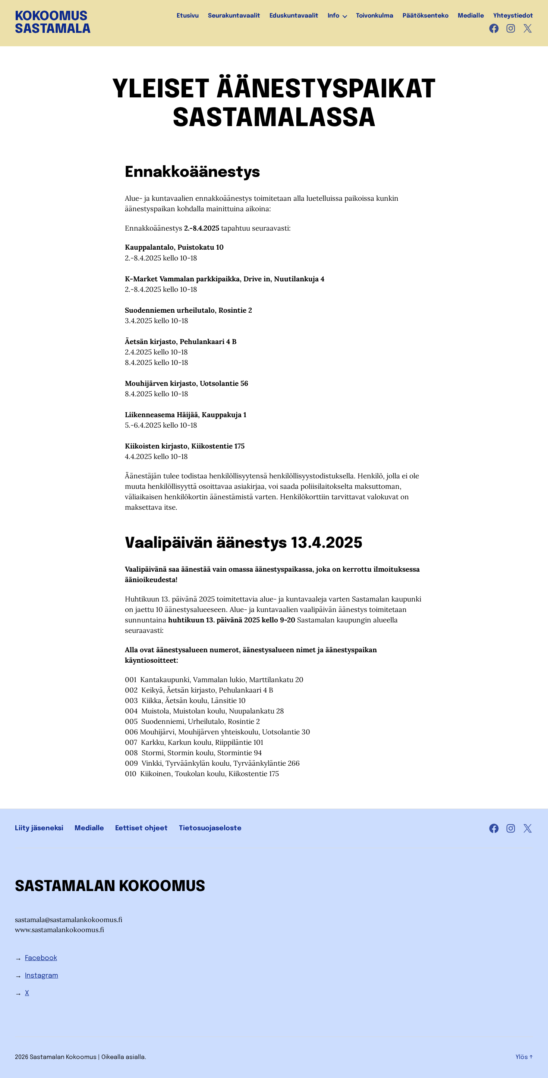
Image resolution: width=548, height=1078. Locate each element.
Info (333, 16)
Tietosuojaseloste (210, 828)
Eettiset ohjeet (141, 828)
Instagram (41, 975)
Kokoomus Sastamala (53, 23)
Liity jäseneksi (39, 828)
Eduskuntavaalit (294, 16)
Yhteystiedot (513, 16)
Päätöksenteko (425, 16)
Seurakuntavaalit (234, 16)
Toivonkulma (374, 16)
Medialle (471, 16)
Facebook (41, 958)
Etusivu (188, 16)
